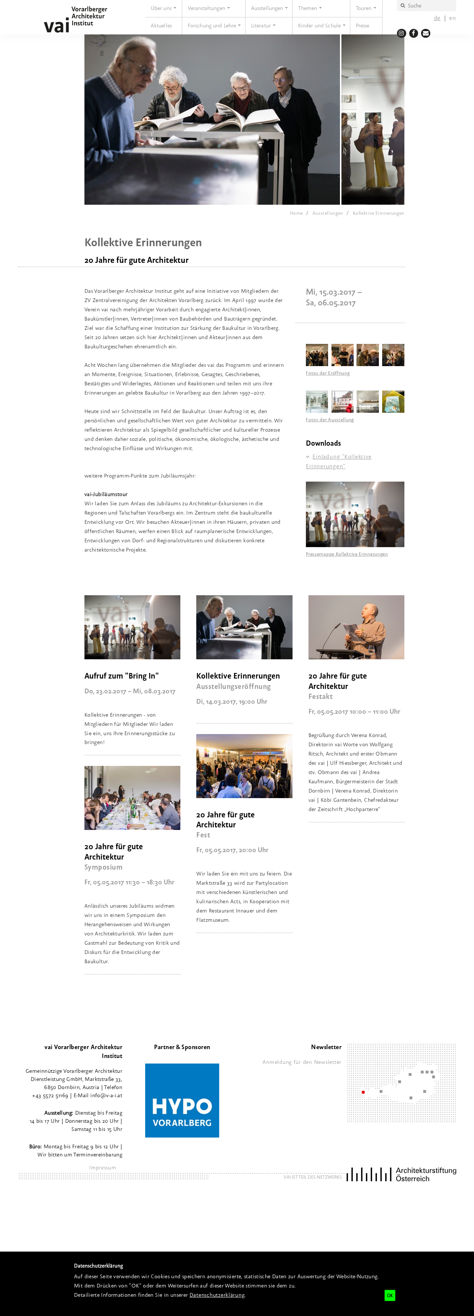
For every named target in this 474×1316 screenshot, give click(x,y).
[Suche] (402, 5)
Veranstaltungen (206, 7)
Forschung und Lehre (212, 25)
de (437, 17)
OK (390, 1295)
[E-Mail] (425, 33)
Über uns (161, 7)
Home (296, 213)
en (452, 17)
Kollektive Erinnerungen (379, 213)
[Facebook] (413, 33)
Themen (307, 7)
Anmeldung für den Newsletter (302, 1061)
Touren (364, 7)
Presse (363, 25)
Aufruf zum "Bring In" (121, 675)
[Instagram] (401, 33)
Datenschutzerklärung (217, 1294)
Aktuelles (161, 25)
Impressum (102, 1167)
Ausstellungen (267, 7)
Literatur (261, 25)
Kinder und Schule (319, 25)
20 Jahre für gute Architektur (337, 680)
